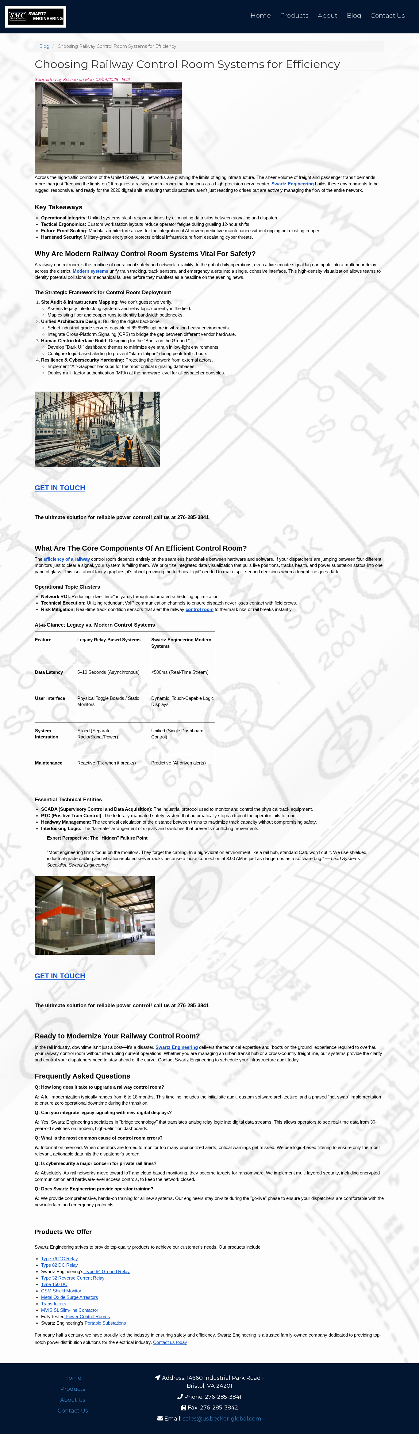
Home (260, 15)
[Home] (35, 17)
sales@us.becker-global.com (222, 1418)
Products (294, 15)
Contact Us (388, 15)
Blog (354, 15)
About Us (73, 1400)
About (327, 15)
